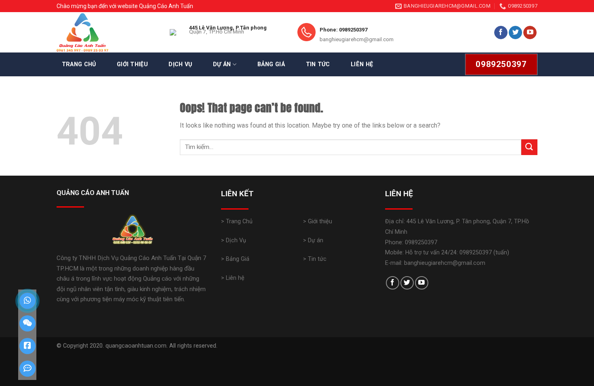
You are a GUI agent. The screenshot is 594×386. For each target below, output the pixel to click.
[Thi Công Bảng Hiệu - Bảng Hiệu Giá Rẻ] (107, 32)
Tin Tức (318, 64)
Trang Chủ (79, 64)
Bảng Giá (271, 64)
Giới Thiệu (132, 64)
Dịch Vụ (180, 64)
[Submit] (529, 147)
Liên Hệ (362, 64)
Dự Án (222, 64)
